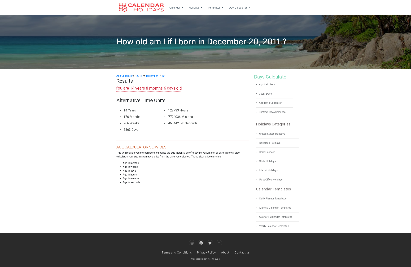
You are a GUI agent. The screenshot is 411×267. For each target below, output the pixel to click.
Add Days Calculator (270, 102)
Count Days (265, 93)
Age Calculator (124, 75)
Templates (214, 7)
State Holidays (267, 161)
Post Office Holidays (271, 179)
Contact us (242, 252)
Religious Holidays (269, 142)
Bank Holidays (267, 152)
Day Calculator (238, 7)
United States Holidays (272, 133)
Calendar (175, 7)
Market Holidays (268, 170)
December (152, 75)
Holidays (194, 7)
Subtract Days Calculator (272, 112)
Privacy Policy (206, 252)
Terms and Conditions (177, 252)
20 (163, 75)
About (225, 252)
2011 (139, 75)
